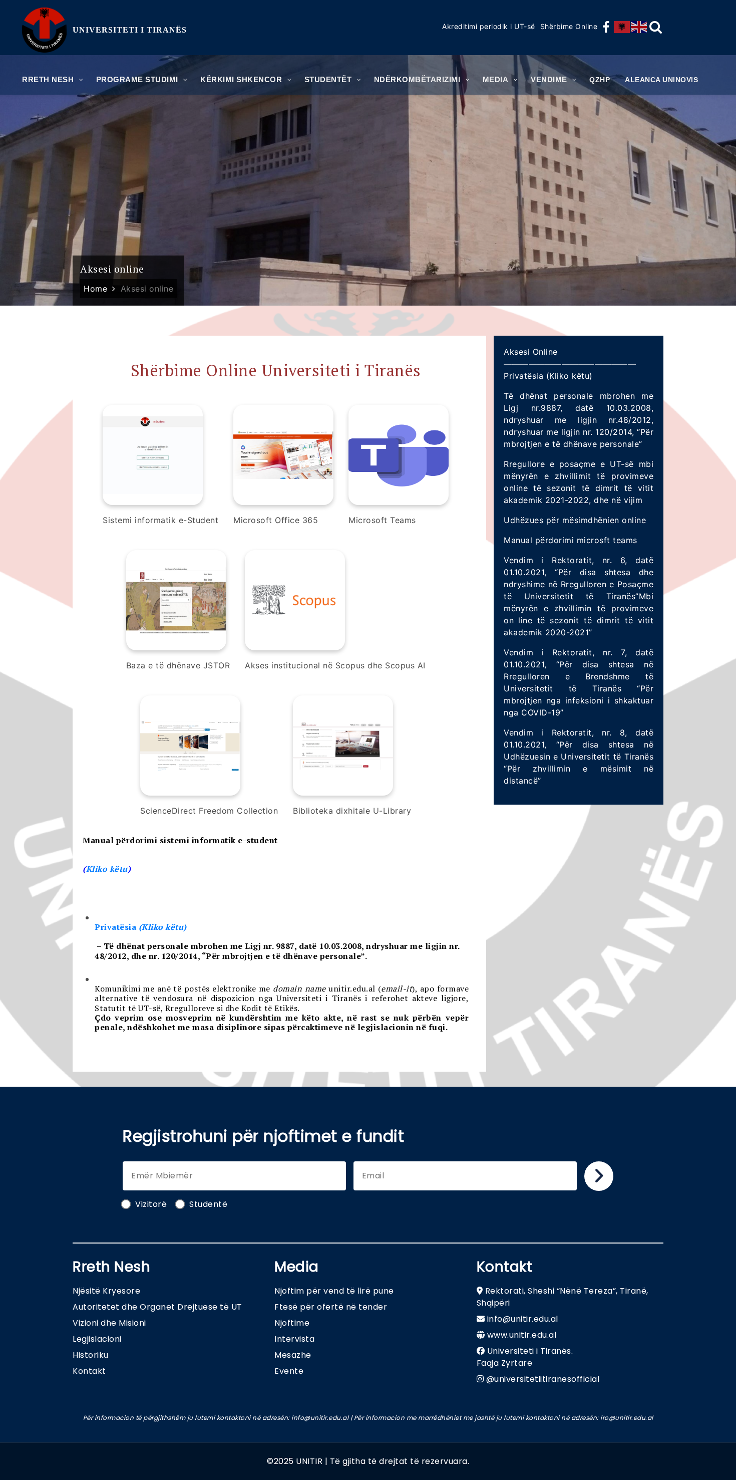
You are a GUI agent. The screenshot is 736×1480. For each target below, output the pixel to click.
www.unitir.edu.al (522, 1335)
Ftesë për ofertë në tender (330, 1307)
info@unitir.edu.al (522, 1319)
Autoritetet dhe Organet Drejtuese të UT (157, 1307)
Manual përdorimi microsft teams (570, 540)
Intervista (294, 1339)
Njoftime (291, 1323)
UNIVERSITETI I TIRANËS (130, 30)
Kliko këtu (107, 868)
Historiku (91, 1355)
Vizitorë (151, 1204)
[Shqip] (622, 27)
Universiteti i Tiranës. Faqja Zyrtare (525, 1357)
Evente (288, 1371)
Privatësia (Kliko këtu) (548, 376)
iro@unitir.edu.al (626, 1417)
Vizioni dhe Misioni (109, 1323)
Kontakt (89, 1371)
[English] (639, 27)
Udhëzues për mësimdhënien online (575, 520)
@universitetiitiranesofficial (543, 1379)
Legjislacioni (97, 1339)
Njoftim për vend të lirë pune (334, 1291)
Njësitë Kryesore (106, 1291)
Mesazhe (292, 1355)
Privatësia (141, 926)
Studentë (208, 1204)
